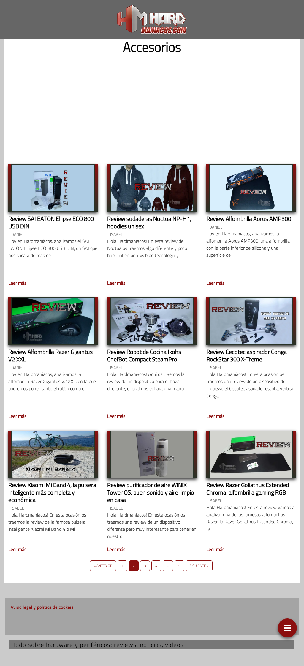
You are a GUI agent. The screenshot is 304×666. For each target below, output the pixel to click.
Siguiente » (199, 566)
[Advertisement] (152, 104)
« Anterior (103, 566)
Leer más (17, 282)
